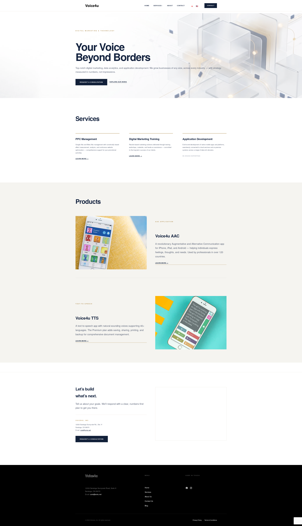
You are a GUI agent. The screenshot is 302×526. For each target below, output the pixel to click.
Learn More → (82, 159)
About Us (148, 496)
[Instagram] (191, 488)
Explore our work (118, 82)
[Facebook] (187, 488)
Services (148, 492)
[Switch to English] (197, 6)
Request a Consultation (91, 82)
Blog (146, 505)
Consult (210, 5)
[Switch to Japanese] (192, 6)
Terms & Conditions (210, 520)
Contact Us (149, 501)
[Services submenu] (162, 5)
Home (147, 487)
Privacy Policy (197, 520)
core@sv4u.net (85, 430)
